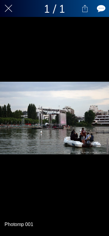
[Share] (85, 8)
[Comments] (100, 8)
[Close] (8, 8)
